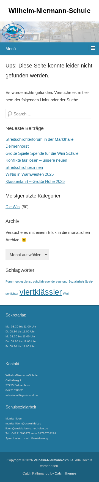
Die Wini (13, 206)
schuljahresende (44, 281)
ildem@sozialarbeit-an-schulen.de (27, 428)
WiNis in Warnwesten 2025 (30, 174)
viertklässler (41, 291)
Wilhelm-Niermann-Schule (49, 10)
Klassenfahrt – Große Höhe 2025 (35, 181)
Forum (10, 281)
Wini (65, 293)
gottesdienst (23, 281)
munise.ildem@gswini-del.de (23, 423)
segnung (61, 281)
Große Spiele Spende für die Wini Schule (42, 153)
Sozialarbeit (76, 281)
